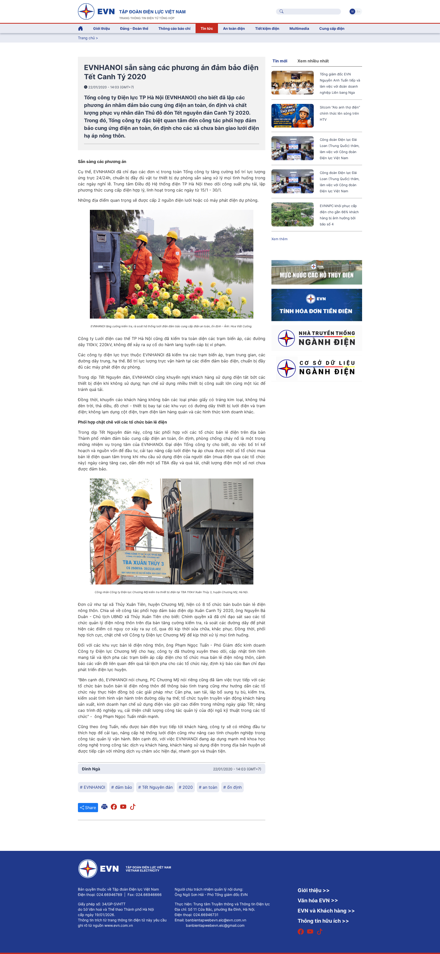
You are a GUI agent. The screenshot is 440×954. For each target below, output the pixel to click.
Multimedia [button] (299, 28)
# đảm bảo (121, 787)
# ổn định (232, 787)
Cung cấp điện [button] (332, 28)
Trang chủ (86, 38)
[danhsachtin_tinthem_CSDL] (316, 368)
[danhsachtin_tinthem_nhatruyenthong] (316, 337)
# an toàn (208, 787)
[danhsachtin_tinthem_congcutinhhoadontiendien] (316, 304)
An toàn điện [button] (234, 28)
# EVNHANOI (92, 787)
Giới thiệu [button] (101, 28)
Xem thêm (279, 239)
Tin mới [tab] (279, 60)
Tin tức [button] (207, 28)
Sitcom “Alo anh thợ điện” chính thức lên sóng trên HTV (340, 113)
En (358, 11)
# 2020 (186, 787)
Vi (352, 11)
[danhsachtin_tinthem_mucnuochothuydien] (316, 272)
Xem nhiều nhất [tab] (313, 60)
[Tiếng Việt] (131, 10)
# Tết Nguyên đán (155, 787)
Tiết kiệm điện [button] (267, 28)
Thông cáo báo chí (174, 28)
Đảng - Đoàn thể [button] (134, 28)
